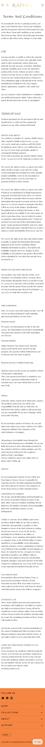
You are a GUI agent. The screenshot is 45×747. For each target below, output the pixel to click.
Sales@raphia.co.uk (24, 292)
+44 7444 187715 (12, 159)
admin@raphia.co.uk (11, 668)
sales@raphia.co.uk (23, 144)
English (5, 734)
